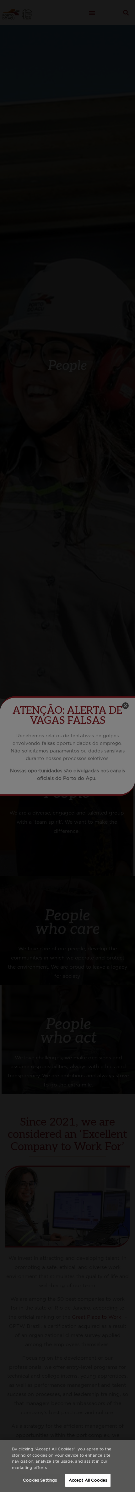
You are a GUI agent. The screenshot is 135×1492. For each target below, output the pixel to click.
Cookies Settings (40, 1480)
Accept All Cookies (88, 1480)
